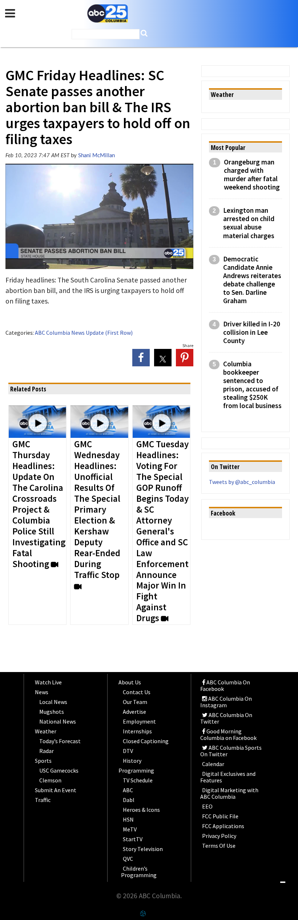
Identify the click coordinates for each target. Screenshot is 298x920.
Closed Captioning (146, 741)
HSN (128, 819)
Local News (53, 701)
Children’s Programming (139, 872)
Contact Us (136, 692)
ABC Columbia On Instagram (226, 702)
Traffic (43, 799)
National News (57, 721)
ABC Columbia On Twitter (226, 718)
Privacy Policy (219, 835)
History (132, 760)
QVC (128, 858)
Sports (43, 760)
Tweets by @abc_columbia (242, 481)
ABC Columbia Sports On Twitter (231, 751)
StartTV (132, 839)
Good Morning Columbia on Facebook (228, 734)
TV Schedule (138, 780)
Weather (45, 731)
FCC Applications (223, 826)
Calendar (213, 764)
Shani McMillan (96, 155)
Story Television (143, 848)
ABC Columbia (107, 13)
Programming (136, 770)
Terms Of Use (218, 845)
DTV (128, 750)
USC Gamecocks (58, 770)
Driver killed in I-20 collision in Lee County (251, 332)
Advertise (134, 711)
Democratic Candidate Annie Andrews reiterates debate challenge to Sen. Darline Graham (252, 280)
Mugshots (51, 711)
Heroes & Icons (141, 809)
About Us (129, 682)
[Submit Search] (144, 33)
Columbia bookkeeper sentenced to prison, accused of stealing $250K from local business (252, 385)
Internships (137, 731)
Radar (46, 750)
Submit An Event (55, 790)
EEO (207, 806)
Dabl (128, 799)
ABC (128, 790)
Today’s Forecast (60, 741)
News (41, 692)
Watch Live (48, 682)
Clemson (50, 780)
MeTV (130, 829)
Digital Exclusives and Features (227, 777)
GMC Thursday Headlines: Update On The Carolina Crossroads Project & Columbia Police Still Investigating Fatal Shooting (38, 504)
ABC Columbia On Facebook (225, 685)
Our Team (135, 701)
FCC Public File (220, 816)
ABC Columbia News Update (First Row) (84, 332)
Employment (139, 721)
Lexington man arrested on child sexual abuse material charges (248, 223)
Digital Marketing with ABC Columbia (229, 793)
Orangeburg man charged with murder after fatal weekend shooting (252, 174)
